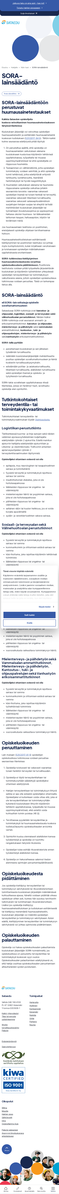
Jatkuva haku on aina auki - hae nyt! (28, 3)
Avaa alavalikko (10, 94)
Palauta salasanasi (10, 1130)
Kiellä (29, 623)
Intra (4, 1121)
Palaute (5, 1030)
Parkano (33, 1021)
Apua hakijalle (29, 1191)
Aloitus (6, 1191)
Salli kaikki (29, 615)
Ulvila (32, 1018)
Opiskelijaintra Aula (10, 1124)
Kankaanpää (35, 1009)
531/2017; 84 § (32, 138)
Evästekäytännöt (9, 1041)
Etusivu (5, 67)
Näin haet (25, 67)
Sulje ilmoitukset (27, 13)
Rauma (33, 1025)
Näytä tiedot (44, 607)
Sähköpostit (7, 1117)
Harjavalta (34, 1002)
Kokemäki (34, 1012)
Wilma (4, 1108)
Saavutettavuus (9, 1046)
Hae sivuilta (41, 1191)
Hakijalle (14, 67)
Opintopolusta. (42, 419)
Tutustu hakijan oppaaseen (28, 8)
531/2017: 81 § (23, 754)
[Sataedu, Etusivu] (10, 22)
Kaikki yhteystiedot (10, 1013)
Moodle (5, 1111)
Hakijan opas (7, 1114)
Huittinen (33, 1005)
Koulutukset (18, 1191)
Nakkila (33, 1015)
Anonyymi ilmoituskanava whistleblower (13, 1134)
